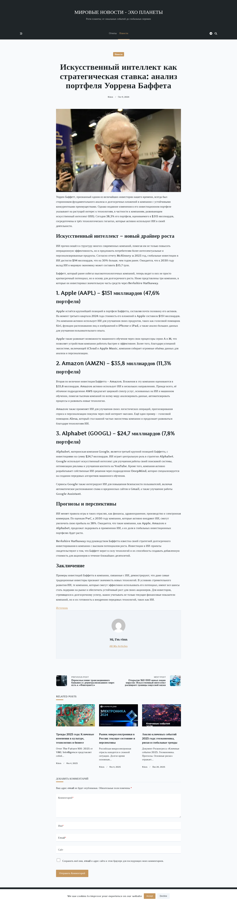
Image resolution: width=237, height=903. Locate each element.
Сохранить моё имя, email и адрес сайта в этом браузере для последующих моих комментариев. (113, 860)
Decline (163, 896)
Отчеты (113, 33)
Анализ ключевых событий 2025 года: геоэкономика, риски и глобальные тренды (159, 738)
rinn (110, 97)
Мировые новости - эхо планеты (118, 12)
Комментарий (66, 797)
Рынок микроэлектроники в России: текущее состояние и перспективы (117, 738)
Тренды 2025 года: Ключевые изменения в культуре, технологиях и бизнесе (75, 738)
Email (62, 837)
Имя (61, 825)
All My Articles (118, 646)
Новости (123, 33)
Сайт (60, 849)
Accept (149, 896)
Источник (62, 608)
